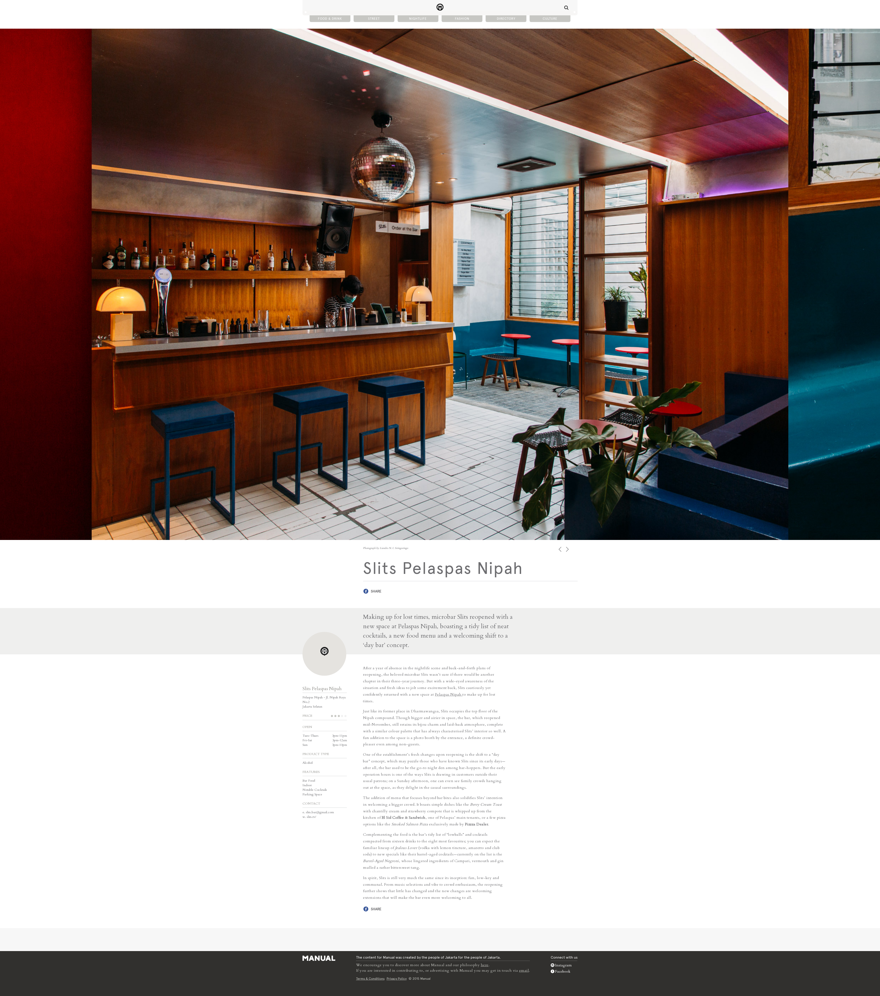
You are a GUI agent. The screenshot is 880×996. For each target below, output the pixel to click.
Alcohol (307, 763)
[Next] (568, 549)
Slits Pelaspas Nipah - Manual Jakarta (440, 7)
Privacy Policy (397, 978)
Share (376, 591)
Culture (550, 19)
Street (374, 19)
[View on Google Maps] (324, 654)
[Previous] (560, 549)
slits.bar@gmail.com (320, 812)
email (524, 970)
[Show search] (566, 7)
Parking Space (312, 794)
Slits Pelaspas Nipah (321, 689)
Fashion (462, 19)
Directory (506, 19)
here (485, 965)
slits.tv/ (311, 817)
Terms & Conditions (370, 978)
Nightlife (418, 19)
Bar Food (308, 780)
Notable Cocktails (314, 790)
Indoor (307, 785)
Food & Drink (330, 19)
